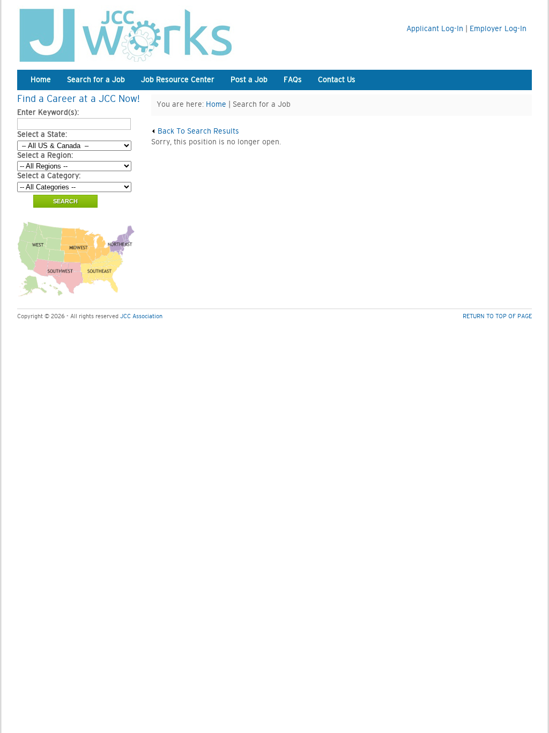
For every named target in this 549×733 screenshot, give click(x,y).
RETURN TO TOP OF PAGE (497, 316)
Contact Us (336, 80)
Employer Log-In (498, 29)
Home (41, 80)
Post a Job (249, 80)
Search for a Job (96, 80)
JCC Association (141, 316)
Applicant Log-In (434, 29)
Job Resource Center (177, 80)
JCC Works (151, 33)
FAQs (293, 80)
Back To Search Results (197, 131)
